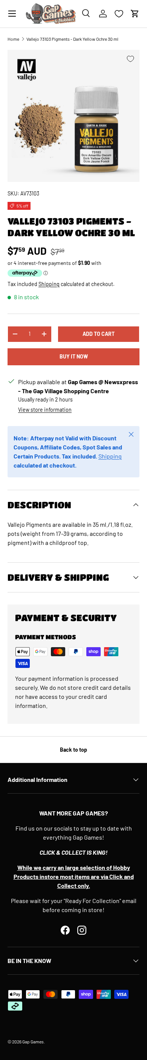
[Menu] (12, 13)
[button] (135, 13)
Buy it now (74, 356)
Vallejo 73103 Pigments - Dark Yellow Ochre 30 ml (72, 39)
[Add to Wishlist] (130, 59)
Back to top (73, 749)
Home (13, 39)
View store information (45, 409)
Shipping (49, 284)
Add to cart (99, 334)
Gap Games (33, 1041)
